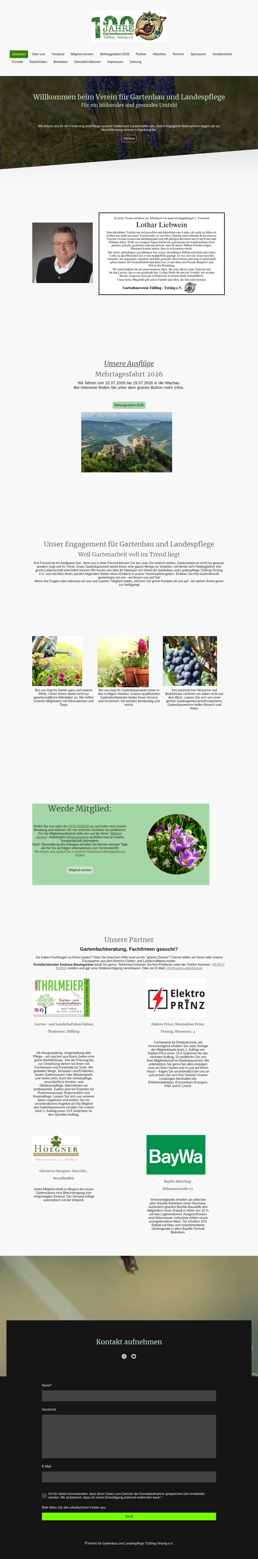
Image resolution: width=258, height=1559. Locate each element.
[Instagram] (124, 1356)
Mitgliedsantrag (78, 837)
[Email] (133, 1356)
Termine (129, 138)
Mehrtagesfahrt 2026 (129, 405)
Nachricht (49, 1409)
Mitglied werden (80, 870)
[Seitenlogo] (128, 26)
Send (129, 1516)
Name (47, 1385)
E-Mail (46, 1466)
